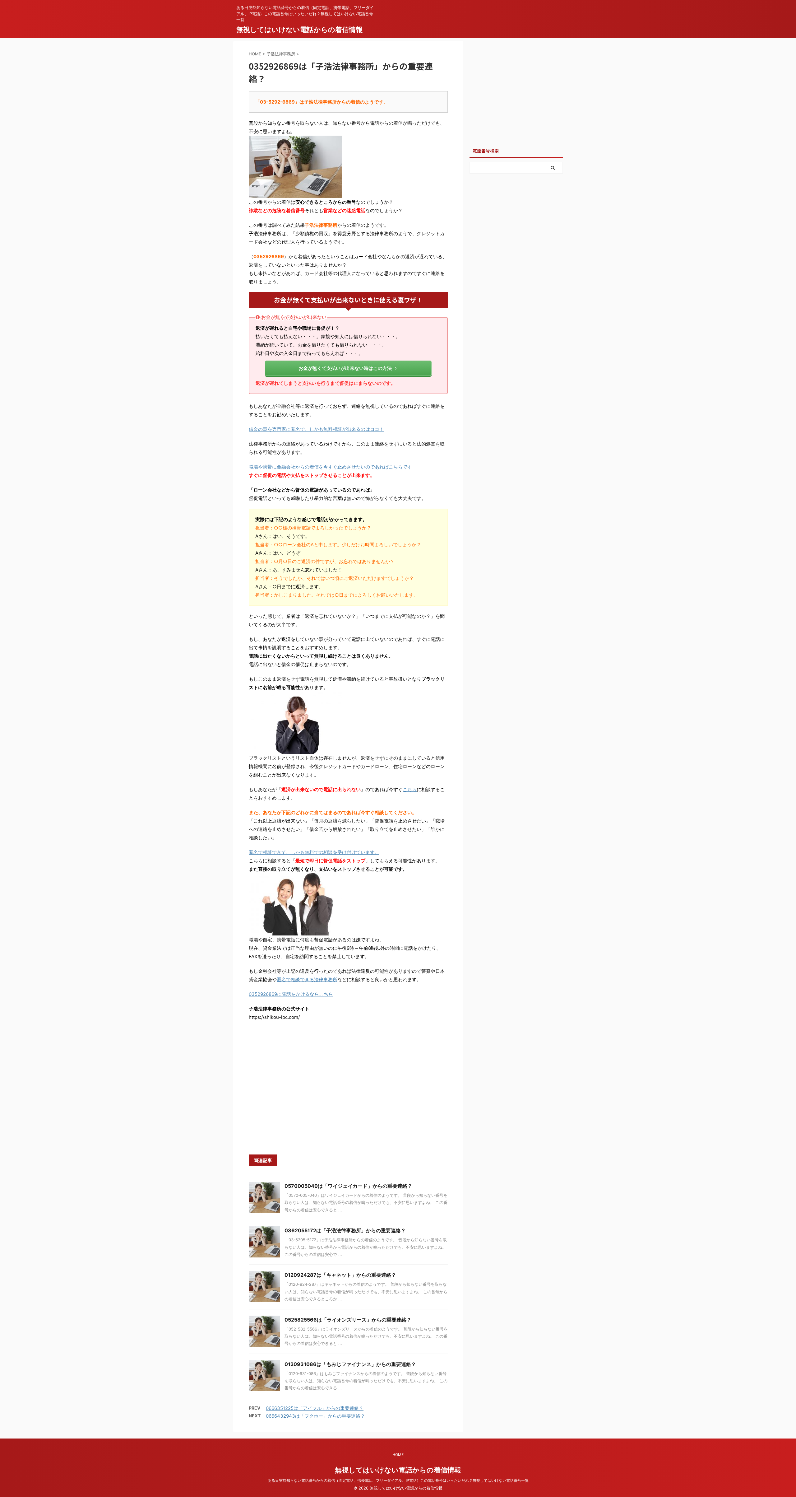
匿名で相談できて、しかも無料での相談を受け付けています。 (314, 852)
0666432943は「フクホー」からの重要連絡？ (315, 1416)
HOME (398, 1454)
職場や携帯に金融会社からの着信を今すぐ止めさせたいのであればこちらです (330, 467)
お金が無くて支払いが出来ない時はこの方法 (345, 368)
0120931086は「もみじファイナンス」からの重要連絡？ (350, 1364)
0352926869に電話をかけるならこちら (291, 994)
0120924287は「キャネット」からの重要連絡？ (340, 1275)
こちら (410, 789)
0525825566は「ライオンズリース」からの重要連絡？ (348, 1320)
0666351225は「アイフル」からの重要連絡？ (314, 1408)
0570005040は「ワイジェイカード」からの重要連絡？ (348, 1186)
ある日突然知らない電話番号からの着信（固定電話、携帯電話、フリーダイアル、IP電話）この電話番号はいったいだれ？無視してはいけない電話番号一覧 (398, 1480)
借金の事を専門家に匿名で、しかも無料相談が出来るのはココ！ (316, 429)
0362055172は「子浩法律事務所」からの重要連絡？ (345, 1230)
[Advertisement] (348, 1095)
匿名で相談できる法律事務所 (307, 979)
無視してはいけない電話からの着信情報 (299, 30)
